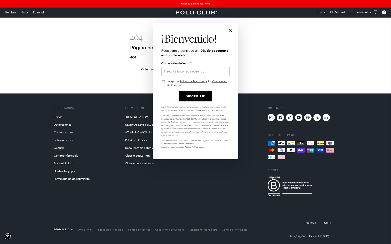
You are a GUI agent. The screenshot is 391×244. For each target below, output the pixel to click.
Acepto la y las (197, 83)
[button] (7, 236)
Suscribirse (195, 96)
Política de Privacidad (192, 81)
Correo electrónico (176, 63)
